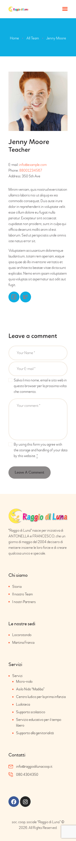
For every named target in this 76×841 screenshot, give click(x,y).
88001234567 (30, 170)
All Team (32, 38)
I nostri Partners (24, 601)
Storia (17, 586)
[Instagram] (25, 801)
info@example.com (33, 164)
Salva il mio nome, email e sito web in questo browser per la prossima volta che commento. (40, 386)
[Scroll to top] (66, 829)
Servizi (17, 675)
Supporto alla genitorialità (35, 733)
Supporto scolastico (30, 712)
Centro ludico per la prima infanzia (41, 696)
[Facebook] (13, 801)
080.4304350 (27, 774)
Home (14, 38)
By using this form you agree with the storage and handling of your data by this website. (40, 450)
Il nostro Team (22, 594)
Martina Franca (23, 642)
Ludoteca (23, 704)
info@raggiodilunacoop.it (34, 766)
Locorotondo (21, 634)
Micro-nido (24, 681)
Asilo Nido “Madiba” (30, 689)
